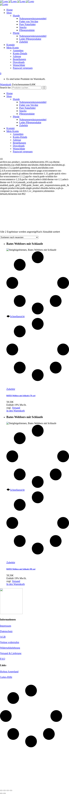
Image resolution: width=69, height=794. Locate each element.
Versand (16, 407)
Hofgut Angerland (9, 671)
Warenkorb (5, 84)
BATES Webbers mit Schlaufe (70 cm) (20, 396)
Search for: (5, 87)
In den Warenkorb (15, 410)
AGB (3, 636)
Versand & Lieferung (10, 653)
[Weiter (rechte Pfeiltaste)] (4, 793)
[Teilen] (7, 790)
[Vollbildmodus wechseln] (4, 790)
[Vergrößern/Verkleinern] (1, 790)
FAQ (2, 658)
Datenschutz (6, 631)
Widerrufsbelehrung (10, 647)
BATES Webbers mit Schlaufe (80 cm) (20, 569)
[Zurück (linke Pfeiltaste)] (1, 793)
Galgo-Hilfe (6, 677)
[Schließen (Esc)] (11, 790)
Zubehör (10, 389)
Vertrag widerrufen (9, 642)
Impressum (5, 625)
